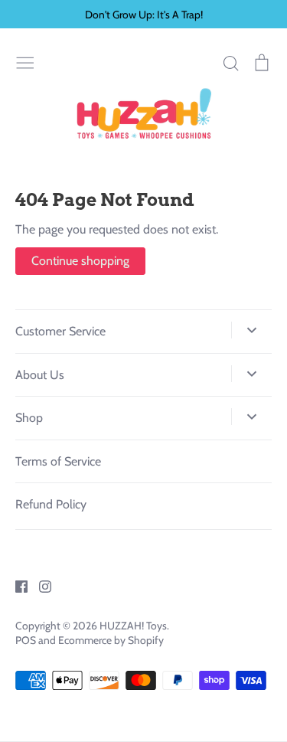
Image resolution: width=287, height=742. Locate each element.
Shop (29, 417)
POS (25, 640)
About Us (39, 375)
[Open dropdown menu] (251, 330)
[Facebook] (16, 585)
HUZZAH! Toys (133, 625)
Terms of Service (58, 461)
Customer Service (60, 331)
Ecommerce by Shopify (111, 640)
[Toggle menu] (25, 61)
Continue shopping (80, 260)
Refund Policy (50, 504)
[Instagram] (39, 585)
